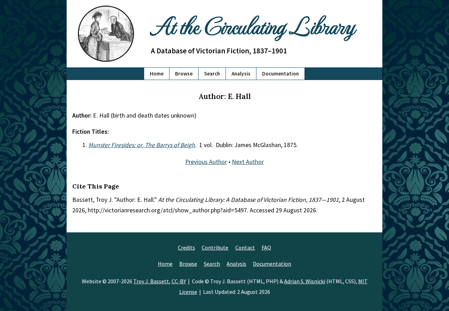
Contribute (215, 247)
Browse (184, 73)
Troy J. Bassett (151, 281)
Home (156, 73)
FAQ (266, 247)
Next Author (248, 162)
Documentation (280, 73)
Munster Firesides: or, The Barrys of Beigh (141, 145)
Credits (186, 247)
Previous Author (206, 162)
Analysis (241, 73)
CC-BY (179, 281)
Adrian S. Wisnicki (304, 281)
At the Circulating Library (252, 25)
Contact (245, 247)
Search (212, 73)
